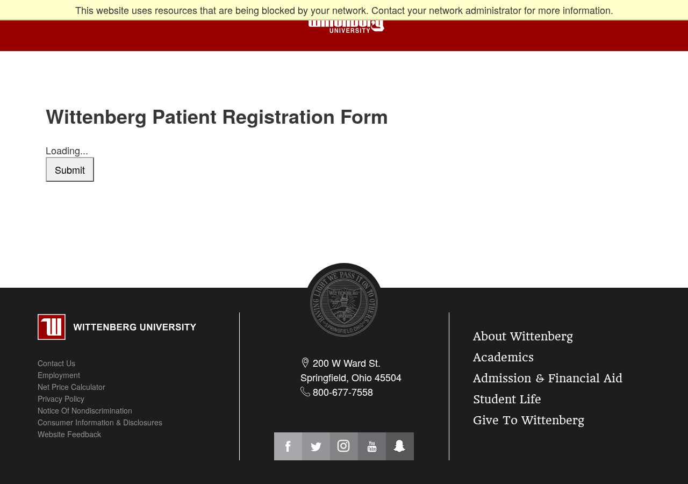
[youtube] (372, 446)
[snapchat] (400, 446)
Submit (70, 169)
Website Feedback (69, 434)
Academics (503, 357)
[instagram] (344, 446)
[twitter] (316, 446)
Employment (59, 374)
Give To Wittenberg (528, 420)
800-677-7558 (341, 391)
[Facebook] (288, 446)
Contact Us (56, 363)
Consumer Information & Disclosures (100, 422)
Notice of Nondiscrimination (85, 410)
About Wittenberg (523, 336)
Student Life (507, 399)
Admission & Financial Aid (547, 378)
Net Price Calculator (71, 386)
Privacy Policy (61, 398)
